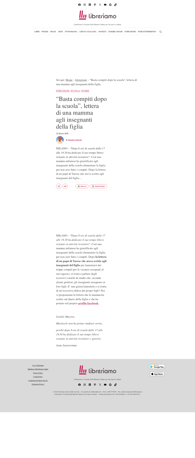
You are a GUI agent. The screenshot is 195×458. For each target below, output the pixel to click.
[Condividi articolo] (58, 186)
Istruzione (81, 80)
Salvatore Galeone (75, 139)
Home (69, 80)
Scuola (75, 90)
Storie (85, 90)
